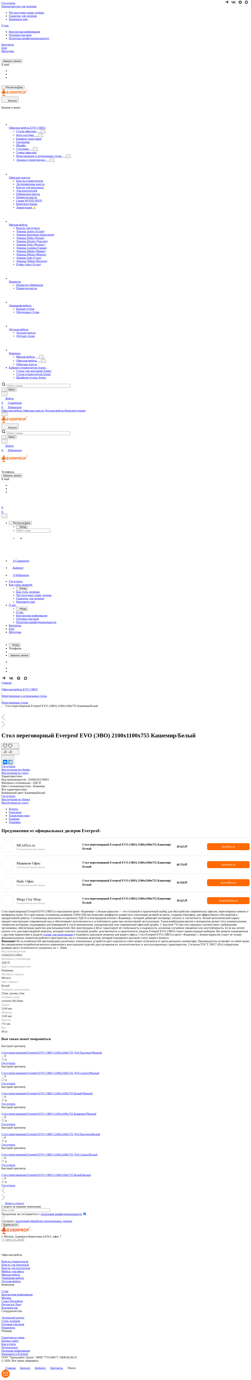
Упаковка (15, 822)
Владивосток (9, 1307)
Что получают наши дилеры (26, 12)
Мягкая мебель (10, 1274)
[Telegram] (10, 762)
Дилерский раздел (12, 1317)
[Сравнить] (10, 752)
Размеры (14, 818)
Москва (6, 1297)
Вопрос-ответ (10, 1340)
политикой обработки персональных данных (44, 1221)
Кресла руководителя (14, 1261)
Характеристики (19, 815)
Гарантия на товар (12, 1337)
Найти (11, 389)
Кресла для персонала (15, 1264)
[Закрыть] (4, 516)
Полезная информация (15, 1350)
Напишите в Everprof (14, 1354)
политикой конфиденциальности (61, 1214)
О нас (5, 1291)
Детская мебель (11, 1281)
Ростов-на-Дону (11, 1304)
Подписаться (9, 1347)
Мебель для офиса (12, 1271)
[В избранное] (10, 746)
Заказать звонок (12, 61)
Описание (15, 812)
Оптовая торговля (20, 35)
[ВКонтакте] (5, 762)
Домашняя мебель (12, 1278)
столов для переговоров (58, 934)
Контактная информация (24, 31)
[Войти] (3, 503)
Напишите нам (18, 19)
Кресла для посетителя (15, 1268)
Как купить (8, 1344)
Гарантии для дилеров (23, 15)
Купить (13, 808)
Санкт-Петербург (12, 1301)
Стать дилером (10, 1321)
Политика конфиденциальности (29, 38)
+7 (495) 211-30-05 (12, 1239)
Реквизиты (8, 1327)
